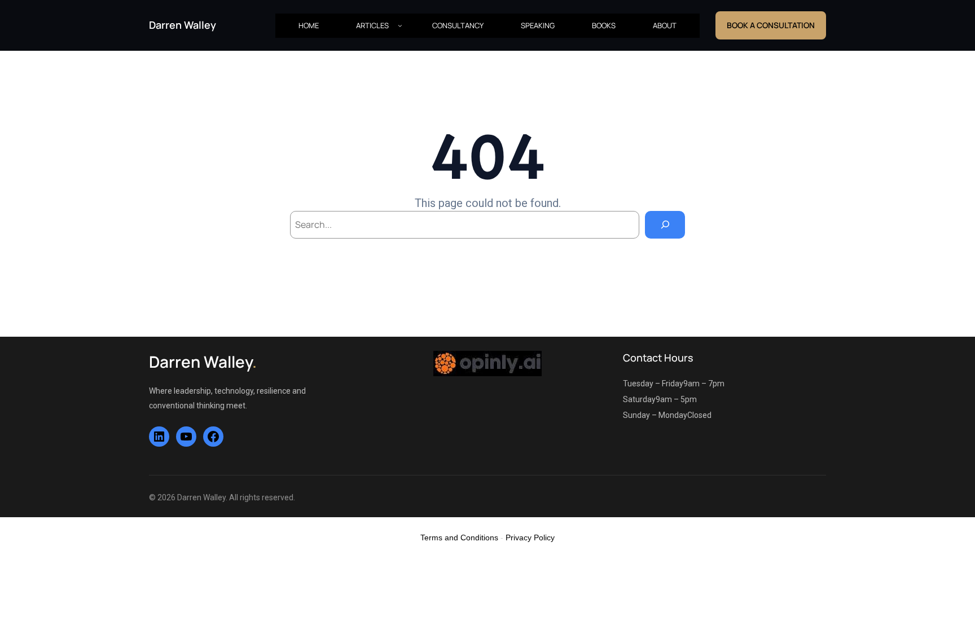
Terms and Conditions (459, 537)
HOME (308, 25)
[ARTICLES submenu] (400, 25)
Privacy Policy (530, 537)
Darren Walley (182, 25)
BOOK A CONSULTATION (771, 25)
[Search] (665, 225)
